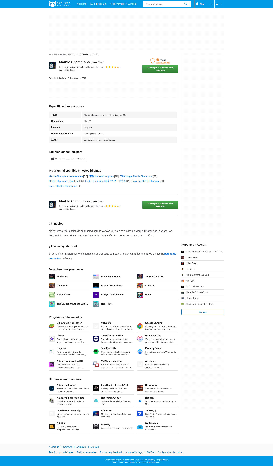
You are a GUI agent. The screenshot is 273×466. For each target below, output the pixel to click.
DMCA (150, 452)
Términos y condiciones (61, 452)
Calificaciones (98, 4)
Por (76, 67)
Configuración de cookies (171, 452)
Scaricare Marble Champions (146, 181)
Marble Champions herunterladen (66, 176)
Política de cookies (86, 452)
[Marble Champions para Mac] (52, 65)
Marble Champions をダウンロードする (105, 181)
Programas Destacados (123, 4)
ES (217, 4)
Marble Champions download (64, 181)
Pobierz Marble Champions (62, 186)
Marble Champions (81, 62)
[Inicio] (50, 54)
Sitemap (94, 447)
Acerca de (54, 447)
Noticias (81, 4)
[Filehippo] (59, 4)
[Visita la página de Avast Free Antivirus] (160, 61)
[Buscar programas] (186, 4)
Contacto (67, 447)
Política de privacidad (111, 452)
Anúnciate (81, 447)
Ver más (203, 312)
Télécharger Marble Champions (136, 176)
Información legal (134, 452)
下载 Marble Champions (101, 176)
